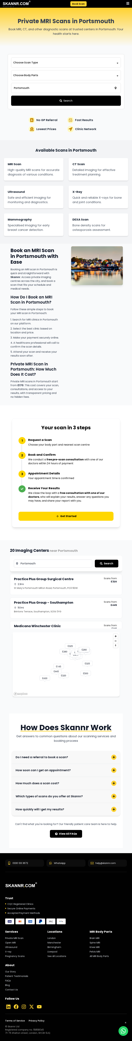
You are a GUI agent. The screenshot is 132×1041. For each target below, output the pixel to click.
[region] (66, 664)
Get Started (68, 516)
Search (67, 101)
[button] (17, 3)
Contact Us (11, 989)
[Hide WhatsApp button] (125, 1022)
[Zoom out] (115, 641)
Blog (7, 985)
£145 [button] (58, 666)
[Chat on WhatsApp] (123, 1031)
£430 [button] (44, 678)
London (51, 938)
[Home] (21, 884)
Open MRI (10, 942)
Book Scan (78, 3)
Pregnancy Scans (15, 956)
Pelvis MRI (95, 951)
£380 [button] (64, 651)
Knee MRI (95, 947)
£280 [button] (84, 649)
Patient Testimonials (16, 976)
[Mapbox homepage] (21, 694)
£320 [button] (63, 675)
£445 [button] (56, 671)
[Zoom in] (115, 636)
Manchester (54, 942)
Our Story (10, 971)
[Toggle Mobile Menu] (128, 3)
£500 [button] (85, 673)
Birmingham (54, 947)
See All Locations (56, 956)
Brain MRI (94, 938)
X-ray (8, 951)
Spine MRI (95, 942)
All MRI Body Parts (99, 956)
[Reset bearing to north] (115, 645)
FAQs (8, 980)
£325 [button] (87, 663)
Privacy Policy (36, 1020)
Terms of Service (15, 1020)
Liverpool (52, 951)
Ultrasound (11, 947)
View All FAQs (68, 834)
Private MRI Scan (14, 938)
